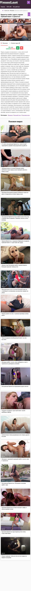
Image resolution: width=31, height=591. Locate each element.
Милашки (10, 115)
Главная (3, 6)
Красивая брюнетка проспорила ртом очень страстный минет (14, 532)
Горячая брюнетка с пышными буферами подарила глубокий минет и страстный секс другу (15, 241)
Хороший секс (17, 115)
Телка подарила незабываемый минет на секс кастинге (14, 338)
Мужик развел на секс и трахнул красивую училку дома (15, 314)
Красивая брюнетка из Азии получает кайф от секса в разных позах (14, 508)
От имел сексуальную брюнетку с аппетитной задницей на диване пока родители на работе (14, 144)
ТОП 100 (9, 6)
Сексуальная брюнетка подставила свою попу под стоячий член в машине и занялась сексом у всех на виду (15, 218)
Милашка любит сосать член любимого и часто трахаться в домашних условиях (15, 362)
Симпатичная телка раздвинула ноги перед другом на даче (15, 435)
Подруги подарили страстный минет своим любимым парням (13, 411)
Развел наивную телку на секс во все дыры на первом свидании (14, 556)
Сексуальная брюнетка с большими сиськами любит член (14, 484)
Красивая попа (26, 115)
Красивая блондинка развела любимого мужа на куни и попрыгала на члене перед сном (15, 193)
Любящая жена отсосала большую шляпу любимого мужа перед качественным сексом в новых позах (14, 169)
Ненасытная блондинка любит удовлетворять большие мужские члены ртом (14, 266)
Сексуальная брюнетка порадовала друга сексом (15, 386)
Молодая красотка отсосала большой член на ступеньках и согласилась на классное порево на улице (15, 291)
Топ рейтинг (16, 6)
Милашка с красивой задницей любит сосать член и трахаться (15, 459)
